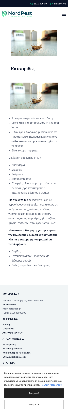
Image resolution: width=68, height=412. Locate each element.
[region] (34, 389)
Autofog (6, 324)
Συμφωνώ (34, 393)
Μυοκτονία (8, 328)
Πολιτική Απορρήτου (51, 384)
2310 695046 (9, 304)
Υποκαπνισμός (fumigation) (16, 352)
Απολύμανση (9, 344)
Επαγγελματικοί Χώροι (14, 356)
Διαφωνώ (34, 404)
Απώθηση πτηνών (12, 348)
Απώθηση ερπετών (12, 332)
